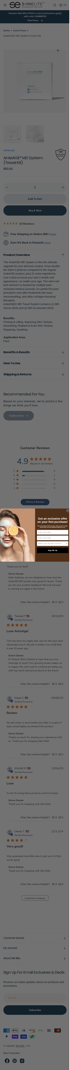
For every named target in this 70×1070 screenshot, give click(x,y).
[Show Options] (65, 543)
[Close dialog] (66, 510)
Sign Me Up (51, 550)
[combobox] (51, 543)
